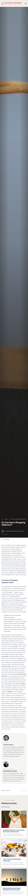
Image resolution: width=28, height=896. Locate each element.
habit (14, 610)
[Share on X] (23, 790)
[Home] (2, 519)
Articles (6, 519)
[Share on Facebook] (20, 790)
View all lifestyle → (6, 807)
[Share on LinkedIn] (25, 790)
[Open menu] (25, 3)
